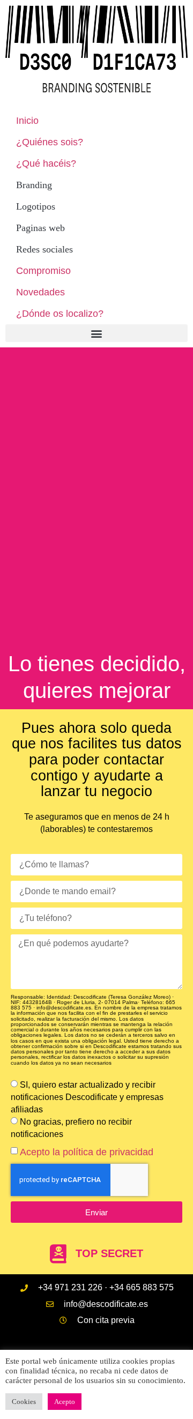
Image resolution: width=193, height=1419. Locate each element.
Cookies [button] (24, 1402)
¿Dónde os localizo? (59, 313)
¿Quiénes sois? (49, 142)
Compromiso (43, 270)
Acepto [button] (64, 1402)
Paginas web (40, 227)
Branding (34, 185)
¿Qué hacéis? (46, 163)
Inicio (27, 120)
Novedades (40, 292)
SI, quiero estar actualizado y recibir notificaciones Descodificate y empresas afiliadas (87, 1097)
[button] (96, 333)
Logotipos (35, 206)
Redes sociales (44, 249)
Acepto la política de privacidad (86, 1152)
